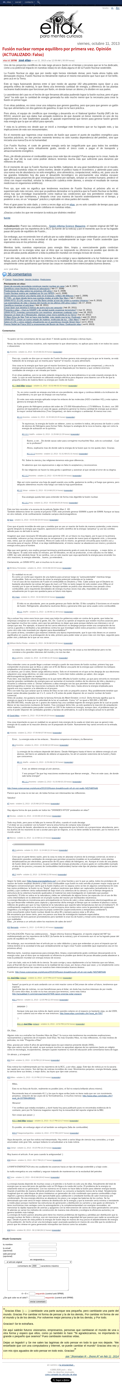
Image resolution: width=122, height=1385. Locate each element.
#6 (8, 733)
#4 (8, 643)
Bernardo (14, 927)
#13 (8, 1077)
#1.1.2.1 (25, 503)
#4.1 (14, 658)
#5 (8, 716)
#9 (8, 838)
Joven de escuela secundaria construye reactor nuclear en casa (34, 286)
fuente (7, 218)
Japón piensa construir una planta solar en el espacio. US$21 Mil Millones (38, 295)
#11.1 (14, 1000)
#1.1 (14, 386)
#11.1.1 (20, 1024)
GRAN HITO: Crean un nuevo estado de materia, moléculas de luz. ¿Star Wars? (42, 319)
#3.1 (14, 597)
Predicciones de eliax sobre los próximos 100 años (28, 291)
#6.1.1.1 (25, 782)
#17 (8, 1177)
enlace (29, 386)
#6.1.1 (19, 762)
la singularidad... (67, 1365)
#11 (8, 978)
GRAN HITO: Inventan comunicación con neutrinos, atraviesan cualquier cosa (40, 312)
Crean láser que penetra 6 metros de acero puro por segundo (33, 307)
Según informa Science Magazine (67, 226)
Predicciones (45, 280)
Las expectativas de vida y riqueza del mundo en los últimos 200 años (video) (40, 303)
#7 (8, 804)
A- (112, 8)
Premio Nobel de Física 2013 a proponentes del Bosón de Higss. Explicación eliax (42, 324)
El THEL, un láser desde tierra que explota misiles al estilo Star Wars (36, 298)
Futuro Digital (18, 280)
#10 (8, 927)
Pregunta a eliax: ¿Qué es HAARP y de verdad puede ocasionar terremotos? (40, 310)
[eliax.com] (61, 23)
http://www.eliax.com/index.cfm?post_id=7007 (81, 1013)
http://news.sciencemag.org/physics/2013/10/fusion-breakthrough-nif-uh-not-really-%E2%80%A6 (52, 788)
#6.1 (14, 745)
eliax (72, 204)
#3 (8, 568)
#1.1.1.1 (25, 434)
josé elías (25, 60)
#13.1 (14, 1121)
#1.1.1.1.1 (31, 454)
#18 (8, 1230)
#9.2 (14, 875)
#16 (8, 1160)
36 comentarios (19, 274)
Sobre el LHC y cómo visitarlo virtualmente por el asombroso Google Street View (42, 322)
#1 (8, 352)
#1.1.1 (19, 417)
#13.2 (14, 1133)
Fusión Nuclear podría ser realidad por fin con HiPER (29, 293)
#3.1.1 (19, 612)
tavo (11, 520)
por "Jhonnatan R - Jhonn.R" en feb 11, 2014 (92, 1356)
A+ (118, 8)
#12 (8, 1060)
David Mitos (14, 716)
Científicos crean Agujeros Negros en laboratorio (27, 288)
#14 (8, 1148)
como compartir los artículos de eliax (61, 1374)
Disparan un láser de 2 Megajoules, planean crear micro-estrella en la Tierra (40, 315)
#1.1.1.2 (25, 476)
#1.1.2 (19, 490)
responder (57, 352)
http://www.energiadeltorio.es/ (41, 881)
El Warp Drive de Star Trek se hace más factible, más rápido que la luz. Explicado (42, 317)
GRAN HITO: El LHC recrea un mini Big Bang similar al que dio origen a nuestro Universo (46, 300)
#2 (8, 520)
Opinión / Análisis (32, 280)
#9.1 (14, 850)
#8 (8, 816)
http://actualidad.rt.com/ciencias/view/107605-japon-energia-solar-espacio (47, 994)
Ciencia (8, 280)
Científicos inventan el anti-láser (19, 305)
